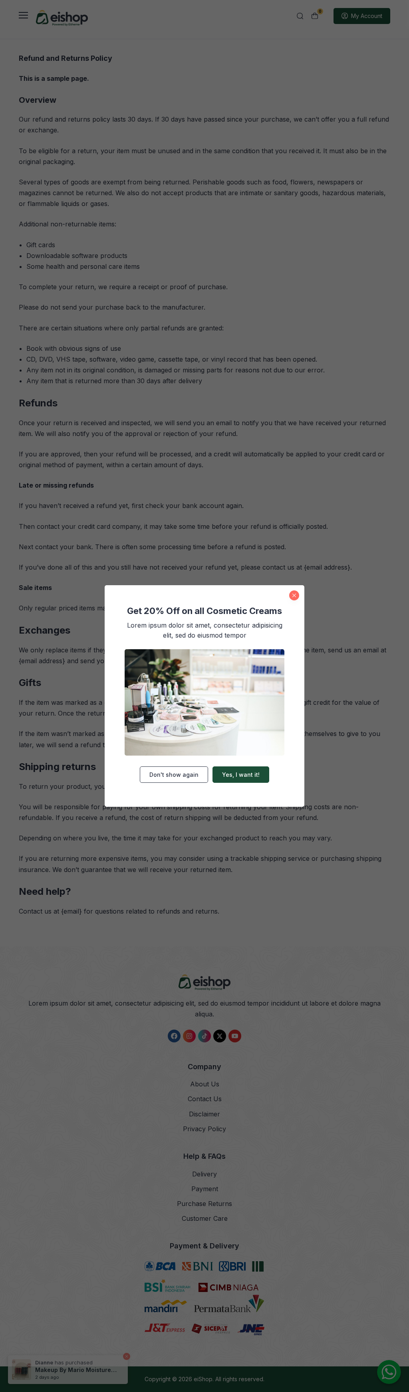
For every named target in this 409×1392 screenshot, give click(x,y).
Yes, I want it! (241, 774)
